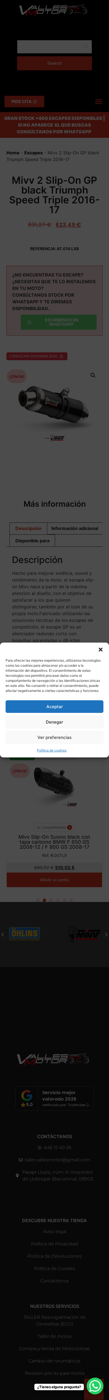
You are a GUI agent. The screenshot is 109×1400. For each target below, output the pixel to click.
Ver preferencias (54, 737)
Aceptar (54, 706)
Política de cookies (52, 750)
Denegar (54, 722)
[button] (100, 649)
